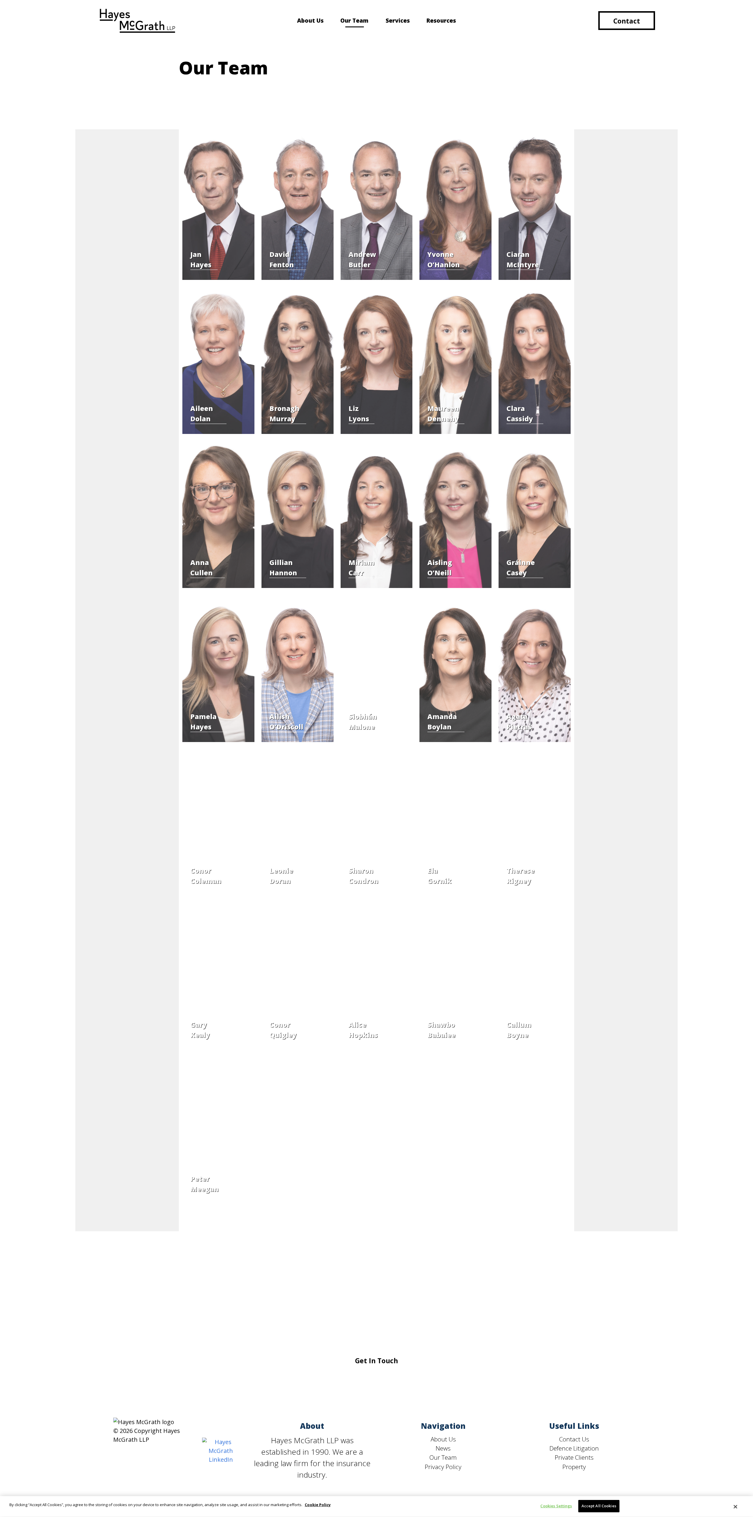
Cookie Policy (318, 1504)
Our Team (354, 20)
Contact (626, 21)
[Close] (735, 1506)
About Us (310, 20)
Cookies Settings (556, 1505)
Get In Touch (376, 1360)
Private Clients (574, 1457)
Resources (441, 20)
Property (574, 1467)
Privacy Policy (443, 1467)
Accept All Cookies (599, 1505)
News (443, 1448)
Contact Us (574, 1439)
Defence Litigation (574, 1448)
